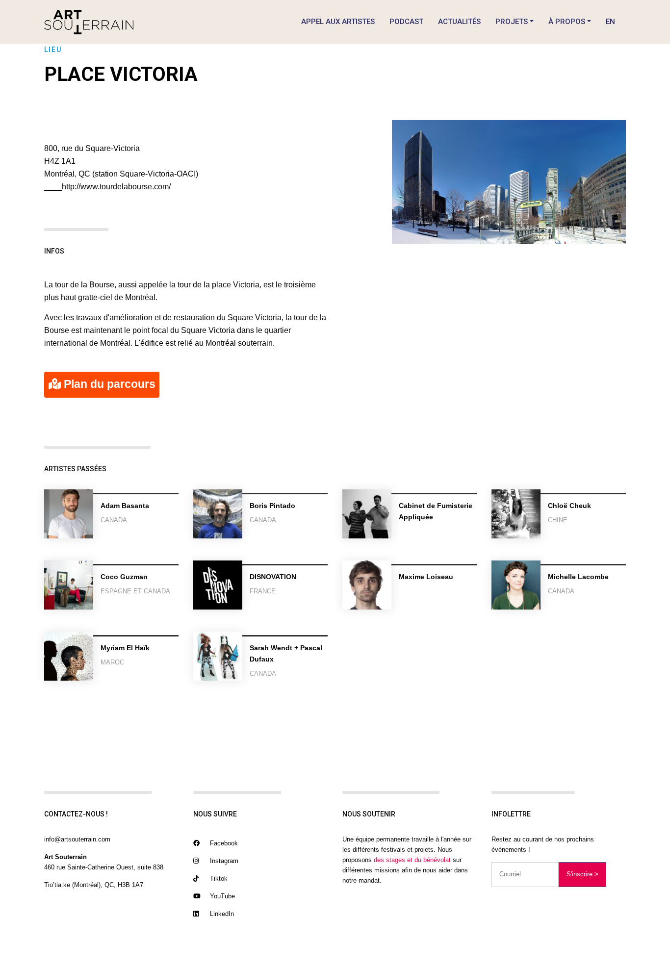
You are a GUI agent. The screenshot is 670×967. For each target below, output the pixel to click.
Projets (511, 21)
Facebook (223, 843)
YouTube (221, 896)
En (610, 21)
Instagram (223, 861)
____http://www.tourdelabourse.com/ (107, 186)
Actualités (459, 21)
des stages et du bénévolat (412, 860)
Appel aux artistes (338, 21)
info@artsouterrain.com (77, 839)
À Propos (566, 21)
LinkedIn (221, 913)
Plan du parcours (108, 384)
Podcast (406, 21)
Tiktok (218, 878)
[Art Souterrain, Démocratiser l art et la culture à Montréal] (88, 21)
